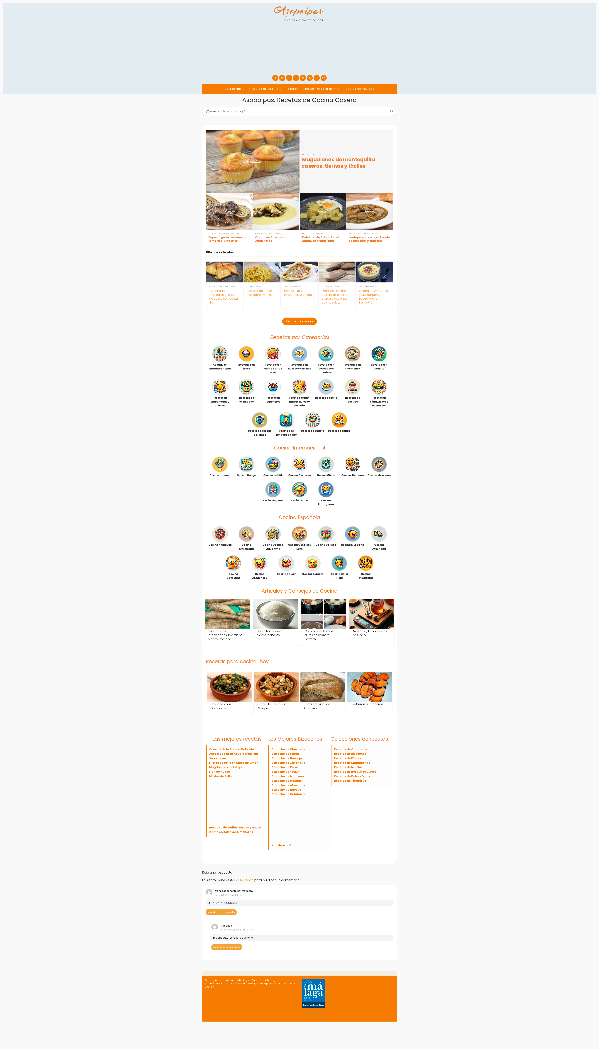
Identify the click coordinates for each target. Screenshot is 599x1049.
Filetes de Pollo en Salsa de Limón (233, 763)
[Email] (324, 78)
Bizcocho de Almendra (288, 785)
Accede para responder (221, 912)
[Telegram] (310, 78)
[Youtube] (296, 78)
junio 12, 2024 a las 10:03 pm (229, 895)
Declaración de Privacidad (219, 980)
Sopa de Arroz (219, 758)
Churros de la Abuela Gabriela (231, 749)
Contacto (256, 980)
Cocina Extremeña (246, 547)
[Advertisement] (299, 51)
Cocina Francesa (299, 475)
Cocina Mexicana (379, 475)
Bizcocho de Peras (285, 767)
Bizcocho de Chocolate (288, 749)
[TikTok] (317, 78)
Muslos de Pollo (220, 776)
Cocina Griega (246, 475)
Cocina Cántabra (233, 576)
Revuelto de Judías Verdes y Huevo (235, 827)
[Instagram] (289, 78)
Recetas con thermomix (352, 366)
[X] (282, 78)
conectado (244, 880)
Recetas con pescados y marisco (326, 368)
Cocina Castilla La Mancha (273, 547)
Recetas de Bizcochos (350, 754)
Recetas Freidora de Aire (321, 89)
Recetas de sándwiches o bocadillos (379, 401)
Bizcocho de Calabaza (288, 794)
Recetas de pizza (339, 431)
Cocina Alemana (352, 475)
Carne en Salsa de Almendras (231, 832)
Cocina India (299, 500)
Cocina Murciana (352, 545)
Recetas (292, 89)
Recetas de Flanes (347, 758)
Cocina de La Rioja (339, 576)
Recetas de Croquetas (350, 749)
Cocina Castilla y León (299, 547)
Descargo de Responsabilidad (264, 983)
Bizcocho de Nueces (286, 790)
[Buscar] (390, 110)
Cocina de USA (273, 475)
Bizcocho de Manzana (288, 776)
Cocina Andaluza (220, 545)
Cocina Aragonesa (259, 576)
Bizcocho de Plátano (287, 781)
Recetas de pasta (312, 431)
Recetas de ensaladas (246, 399)
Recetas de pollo (326, 398)
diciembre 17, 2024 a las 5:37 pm (236, 929)
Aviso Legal (243, 980)
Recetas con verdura (379, 366)
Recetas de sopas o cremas (259, 433)
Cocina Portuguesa (326, 502)
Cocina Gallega (326, 545)
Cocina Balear (286, 574)
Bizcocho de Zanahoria (288, 763)
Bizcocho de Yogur (285, 772)
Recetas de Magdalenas (352, 763)
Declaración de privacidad (230, 983)
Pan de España (283, 845)
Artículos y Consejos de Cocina (300, 590)
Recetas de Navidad (359, 89)
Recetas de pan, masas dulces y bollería (299, 401)
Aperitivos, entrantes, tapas (220, 366)
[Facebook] (275, 78)
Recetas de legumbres (273, 399)
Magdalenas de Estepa (226, 767)
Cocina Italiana (220, 475)
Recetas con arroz (246, 366)
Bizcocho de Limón (285, 754)
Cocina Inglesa (273, 500)
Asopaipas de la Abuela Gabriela (233, 754)
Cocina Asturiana (379, 547)
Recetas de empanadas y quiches (220, 401)
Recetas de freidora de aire (286, 433)
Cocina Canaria (313, 574)
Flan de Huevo (219, 772)
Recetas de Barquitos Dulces (355, 772)
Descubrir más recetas (299, 321)
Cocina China (326, 475)
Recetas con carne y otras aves (273, 368)
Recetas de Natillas (348, 767)
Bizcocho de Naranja (287, 758)
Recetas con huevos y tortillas (299, 366)
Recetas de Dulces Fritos (352, 776)
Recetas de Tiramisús (350, 781)
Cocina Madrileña (366, 576)
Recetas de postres (352, 399)
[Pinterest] (303, 78)
